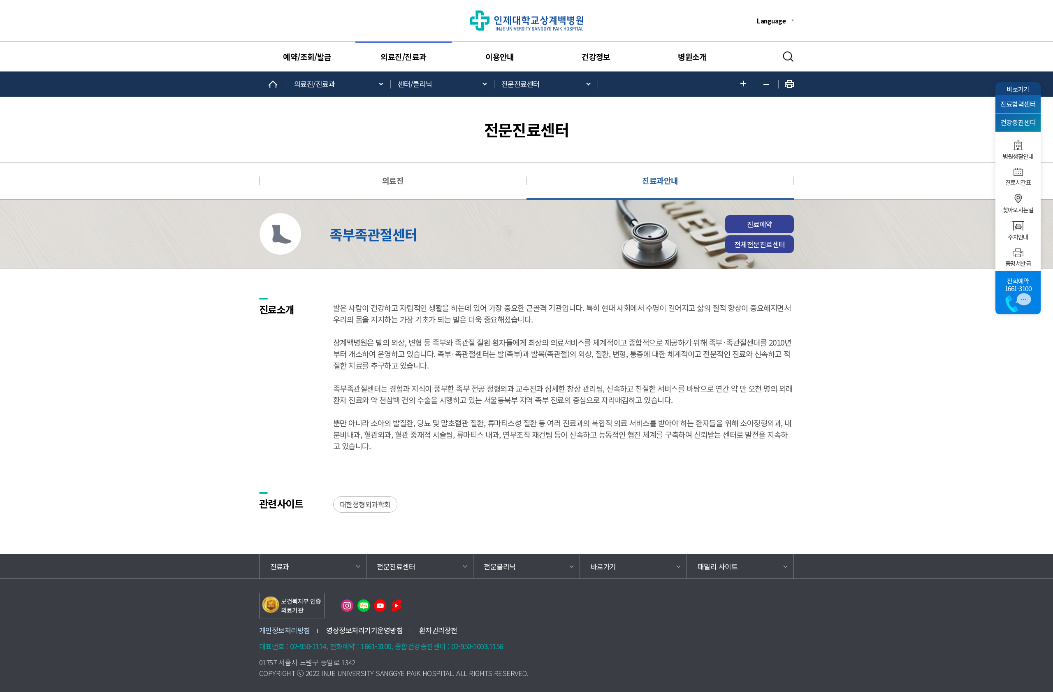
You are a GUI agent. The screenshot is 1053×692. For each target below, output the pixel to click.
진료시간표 (1018, 182)
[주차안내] (1018, 226)
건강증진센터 (1018, 122)
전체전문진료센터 (759, 244)
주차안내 (1018, 237)
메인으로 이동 (273, 84)
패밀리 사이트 (718, 566)
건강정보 (596, 57)
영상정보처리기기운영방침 (364, 630)
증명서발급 (1018, 263)
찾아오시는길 (1018, 210)
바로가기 (1018, 88)
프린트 (789, 84)
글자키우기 (745, 84)
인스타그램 (347, 605)
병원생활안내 (1018, 156)
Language (771, 20)
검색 (788, 56)
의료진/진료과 (403, 57)
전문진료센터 (520, 84)
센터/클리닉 (415, 84)
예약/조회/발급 (307, 57)
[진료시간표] (1018, 172)
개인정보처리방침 (284, 630)
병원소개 (692, 57)
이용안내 (499, 57)
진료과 (279, 566)
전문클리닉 (499, 566)
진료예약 (759, 224)
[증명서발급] (1018, 252)
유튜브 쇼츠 (396, 605)
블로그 (363, 605)
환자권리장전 (438, 630)
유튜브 (380, 605)
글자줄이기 (767, 84)
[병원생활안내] (1018, 145)
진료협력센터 (1018, 104)
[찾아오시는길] (1018, 199)
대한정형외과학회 (365, 504)
